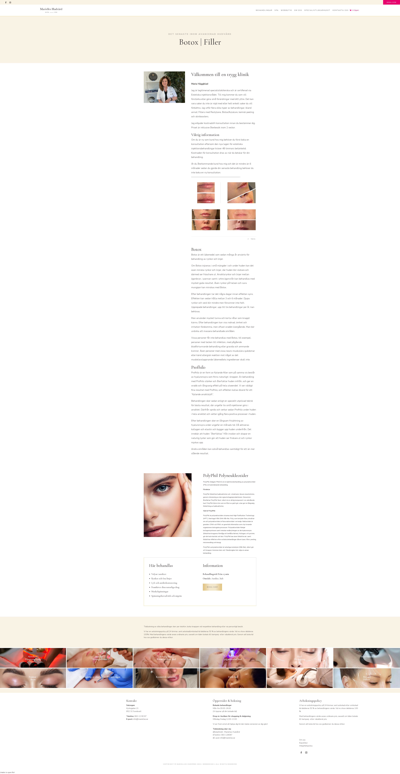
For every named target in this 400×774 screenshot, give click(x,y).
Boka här (391, 2)
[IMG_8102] (241, 229)
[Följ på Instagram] (10, 2)
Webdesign (208, 764)
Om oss (302, 740)
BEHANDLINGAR (264, 10)
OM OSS (298, 10)
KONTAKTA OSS (341, 10)
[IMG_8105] (206, 203)
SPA (277, 10)
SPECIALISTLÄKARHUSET (317, 10)
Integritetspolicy (305, 746)
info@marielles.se (140, 719)
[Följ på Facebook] (6, 2)
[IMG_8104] (241, 203)
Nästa (253, 239)
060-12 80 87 (140, 716)
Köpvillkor (303, 743)
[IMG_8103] (206, 229)
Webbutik (286, 10)
